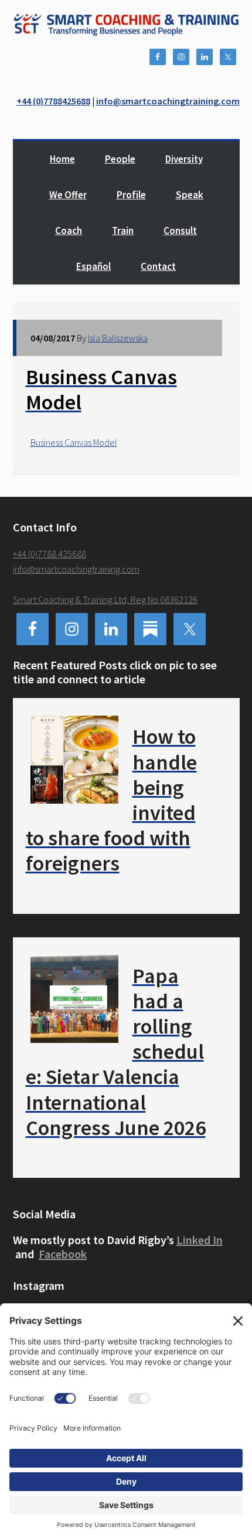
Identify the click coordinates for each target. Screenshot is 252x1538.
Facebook (63, 1253)
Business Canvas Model (73, 442)
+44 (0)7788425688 (53, 101)
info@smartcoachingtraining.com (168, 101)
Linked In (199, 1239)
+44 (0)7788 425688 (49, 554)
